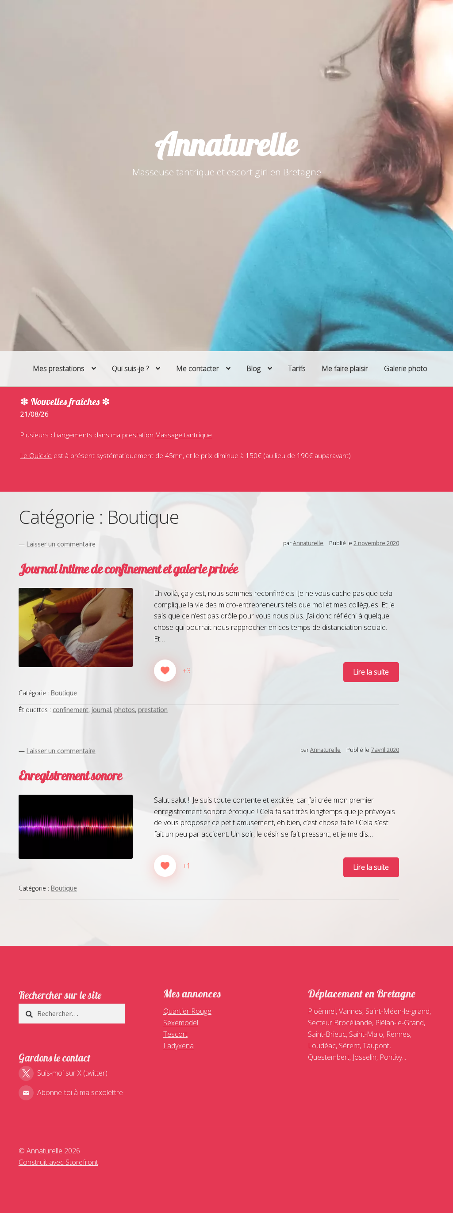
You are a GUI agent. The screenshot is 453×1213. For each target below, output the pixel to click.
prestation (153, 709)
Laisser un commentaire (61, 544)
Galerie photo (405, 368)
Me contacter (197, 368)
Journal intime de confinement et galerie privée (128, 568)
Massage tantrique (183, 435)
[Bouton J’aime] (165, 671)
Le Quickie (36, 455)
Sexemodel (180, 1022)
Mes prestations (58, 368)
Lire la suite (371, 672)
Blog (253, 368)
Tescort (175, 1034)
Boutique (64, 693)
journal (101, 709)
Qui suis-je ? (130, 368)
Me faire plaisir (345, 368)
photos (124, 709)
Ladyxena (178, 1045)
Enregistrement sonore (70, 775)
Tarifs (297, 368)
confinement (70, 709)
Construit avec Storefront (58, 1162)
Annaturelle (226, 143)
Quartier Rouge (187, 1011)
